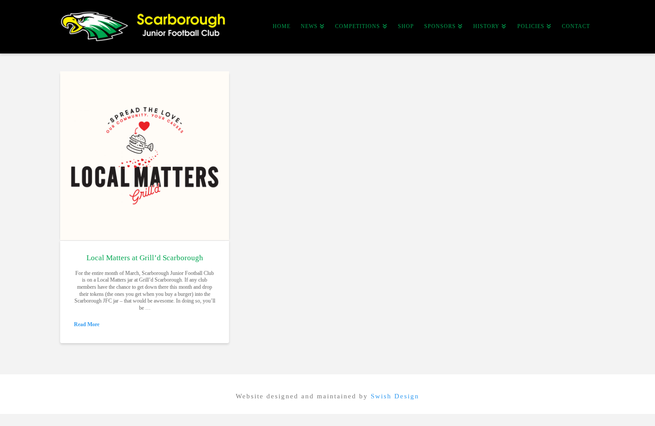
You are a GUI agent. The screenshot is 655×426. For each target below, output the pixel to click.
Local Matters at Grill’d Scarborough (144, 258)
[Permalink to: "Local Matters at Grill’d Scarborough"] (144, 155)
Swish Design (395, 396)
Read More (86, 324)
